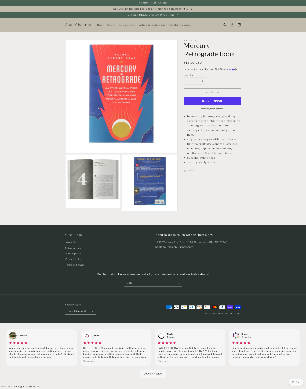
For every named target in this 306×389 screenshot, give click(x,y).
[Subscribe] (178, 282)
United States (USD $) (78, 311)
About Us (70, 242)
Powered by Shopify (232, 313)
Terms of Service (74, 265)
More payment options (212, 108)
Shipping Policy (74, 248)
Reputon (34, 386)
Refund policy (73, 253)
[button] (225, 24)
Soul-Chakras (217, 313)
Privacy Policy (73, 259)
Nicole (170, 334)
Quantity (188, 75)
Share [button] (191, 170)
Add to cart (212, 92)
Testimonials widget (12, 386)
